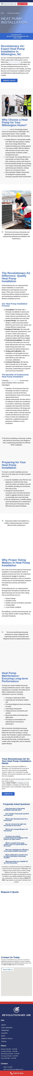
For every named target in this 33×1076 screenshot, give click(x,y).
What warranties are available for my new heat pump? (16, 862)
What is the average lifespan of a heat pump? (16, 829)
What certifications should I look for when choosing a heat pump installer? (16, 856)
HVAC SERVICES (6, 1027)
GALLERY (4, 1033)
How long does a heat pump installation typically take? (14, 809)
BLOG (3, 1036)
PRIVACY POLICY (7, 1038)
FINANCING (5, 1030)
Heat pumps (6, 129)
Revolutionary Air (14, 380)
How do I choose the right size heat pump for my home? (15, 824)
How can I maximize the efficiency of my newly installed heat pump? (16, 850)
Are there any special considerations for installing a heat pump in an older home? (16, 838)
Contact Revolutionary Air (21, 781)
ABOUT (3, 1025)
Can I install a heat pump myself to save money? (16, 814)
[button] (31, 4)
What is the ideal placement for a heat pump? (16, 819)
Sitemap (3, 1041)
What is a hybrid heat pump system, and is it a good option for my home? (15, 844)
